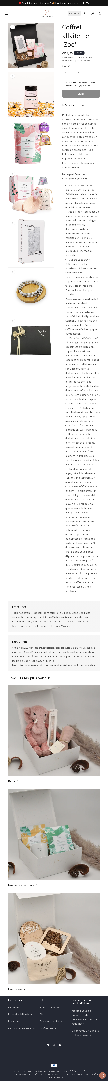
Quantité (66, 66)
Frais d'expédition (84, 57)
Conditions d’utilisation (50, 1074)
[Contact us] (102, 1075)
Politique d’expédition (73, 1074)
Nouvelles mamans (21, 885)
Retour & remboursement (21, 1028)
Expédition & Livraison (20, 1014)
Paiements (13, 1021)
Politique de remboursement (82, 1071)
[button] (6, 13)
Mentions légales (55, 1077)
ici (53, 660)
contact (86, 1015)
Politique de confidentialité (25, 1074)
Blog (42, 1014)
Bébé (11, 781)
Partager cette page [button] (75, 105)
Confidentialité (48, 1028)
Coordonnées (92, 1074)
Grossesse (15, 989)
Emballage (14, 1007)
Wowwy (24, 1071)
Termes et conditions (51, 1021)
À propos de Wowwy (50, 1007)
